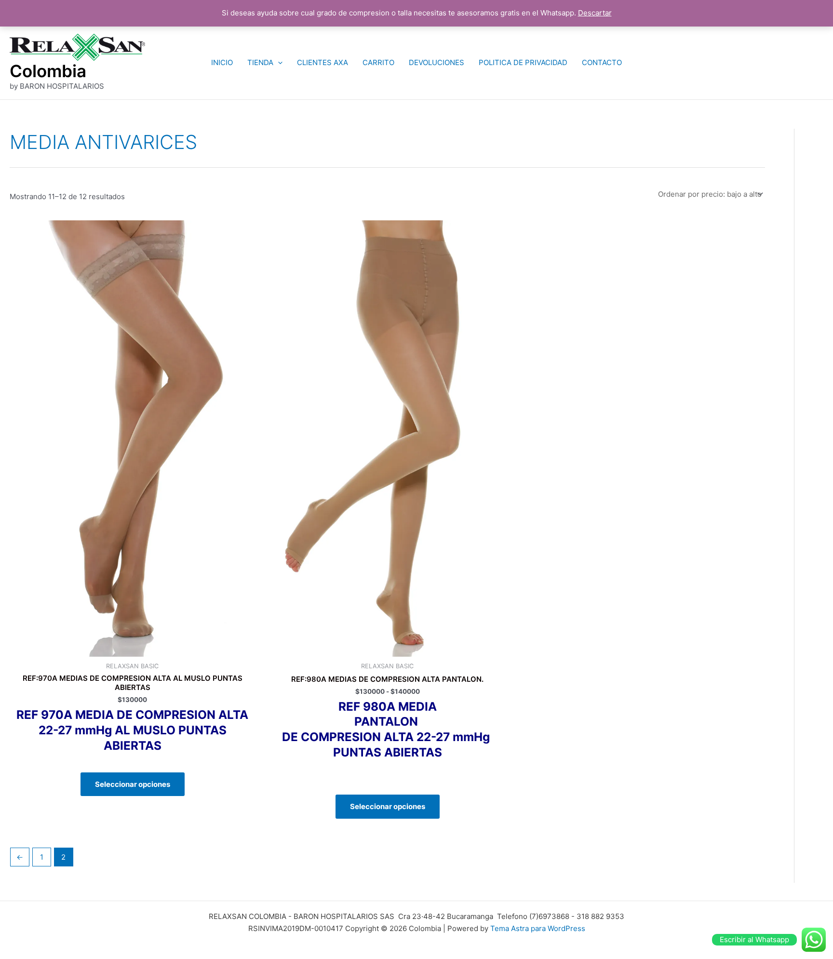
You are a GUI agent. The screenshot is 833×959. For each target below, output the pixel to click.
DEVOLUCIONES (436, 62)
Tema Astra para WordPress (537, 928)
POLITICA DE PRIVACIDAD (523, 62)
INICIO (222, 62)
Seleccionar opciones (132, 784)
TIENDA (260, 62)
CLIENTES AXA (322, 62)
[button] (277, 63)
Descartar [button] (595, 12)
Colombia (48, 71)
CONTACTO (602, 62)
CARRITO (378, 62)
